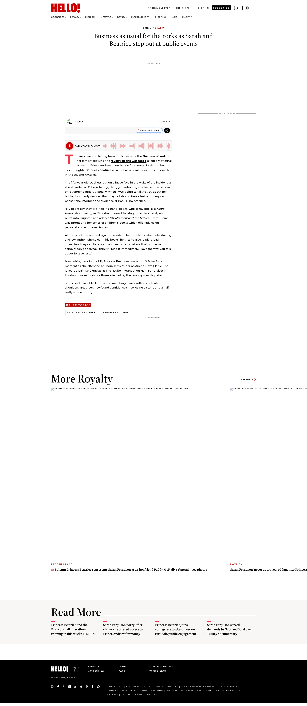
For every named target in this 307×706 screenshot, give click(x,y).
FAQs (122, 671)
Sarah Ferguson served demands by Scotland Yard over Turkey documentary (229, 629)
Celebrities (57, 17)
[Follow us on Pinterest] (87, 686)
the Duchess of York (151, 156)
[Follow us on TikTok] (69, 686)
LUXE (174, 17)
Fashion (90, 17)
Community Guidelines (163, 686)
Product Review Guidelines (139, 694)
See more (247, 379)
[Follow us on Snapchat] (81, 686)
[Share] (167, 131)
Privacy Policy (227, 686)
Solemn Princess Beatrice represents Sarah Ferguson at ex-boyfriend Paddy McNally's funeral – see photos (131, 569)
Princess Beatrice (99, 170)
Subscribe (221, 8)
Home (145, 28)
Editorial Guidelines (180, 690)
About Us (94, 666)
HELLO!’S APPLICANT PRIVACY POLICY (219, 690)
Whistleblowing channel (197, 686)
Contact (124, 666)
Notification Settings (121, 690)
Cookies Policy (136, 686)
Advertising (96, 671)
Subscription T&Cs (160, 666)
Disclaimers (115, 686)
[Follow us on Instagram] (52, 686)
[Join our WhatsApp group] (98, 686)
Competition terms (151, 690)
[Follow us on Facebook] (58, 686)
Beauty (121, 17)
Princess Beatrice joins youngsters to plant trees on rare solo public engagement (175, 629)
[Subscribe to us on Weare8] (92, 686)
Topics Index (158, 671)
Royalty (74, 17)
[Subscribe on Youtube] (75, 686)
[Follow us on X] (64, 686)
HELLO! (79, 121)
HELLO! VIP (186, 17)
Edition (182, 8)
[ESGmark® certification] (74, 669)
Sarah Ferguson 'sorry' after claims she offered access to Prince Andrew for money (123, 629)
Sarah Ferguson (115, 312)
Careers (112, 694)
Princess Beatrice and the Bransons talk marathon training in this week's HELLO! (73, 629)
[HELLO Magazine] (65, 8)
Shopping (160, 17)
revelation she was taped (128, 160)
